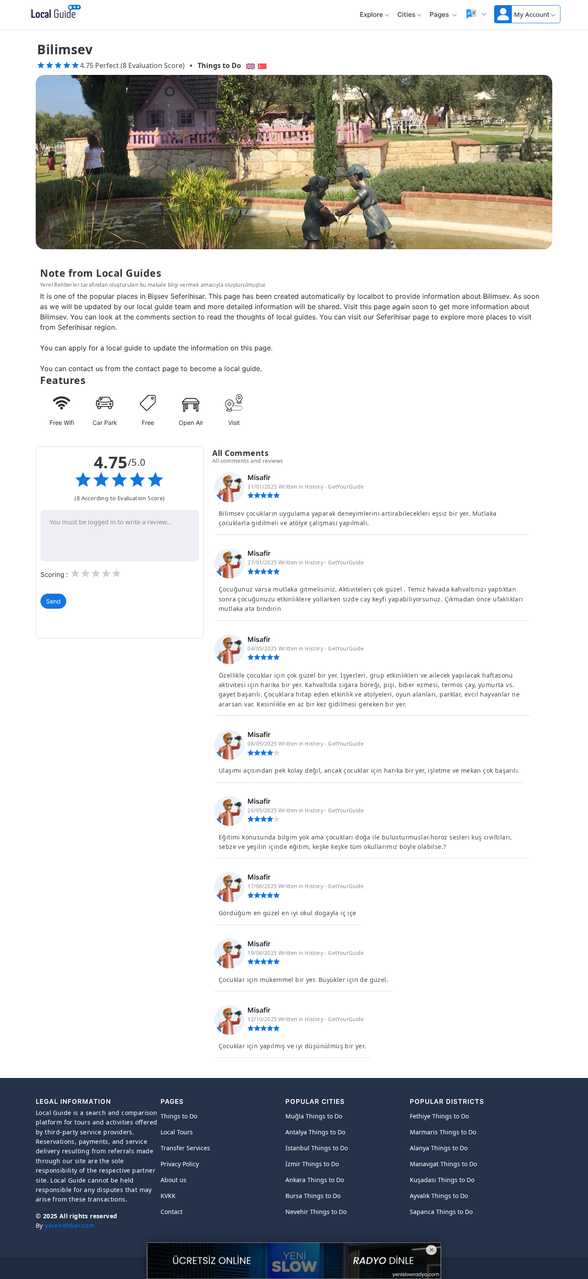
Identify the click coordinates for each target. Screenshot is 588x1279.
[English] (249, 65)
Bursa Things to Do (312, 1196)
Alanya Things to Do (438, 1148)
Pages (440, 14)
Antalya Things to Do (315, 1132)
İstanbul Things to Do (316, 1148)
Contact (172, 1212)
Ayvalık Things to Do (439, 1196)
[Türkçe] (263, 65)
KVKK (168, 1196)
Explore (371, 14)
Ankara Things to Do (314, 1180)
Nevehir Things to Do (316, 1212)
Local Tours (177, 1132)
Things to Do (219, 65)
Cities (406, 14)
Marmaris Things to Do (443, 1132)
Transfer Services (185, 1148)
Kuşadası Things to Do (442, 1180)
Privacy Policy (180, 1164)
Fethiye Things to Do (439, 1116)
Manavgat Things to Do (443, 1164)
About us (173, 1180)
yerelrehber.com (69, 1225)
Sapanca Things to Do (441, 1212)
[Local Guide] (54, 12)
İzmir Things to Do (312, 1164)
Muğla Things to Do (313, 1116)
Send (53, 601)
